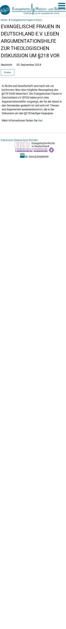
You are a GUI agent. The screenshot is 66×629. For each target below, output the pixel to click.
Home (4, 20)
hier (40, 120)
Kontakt (33, 140)
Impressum (7, 140)
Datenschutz (21, 140)
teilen (8, 72)
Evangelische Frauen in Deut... (26, 20)
